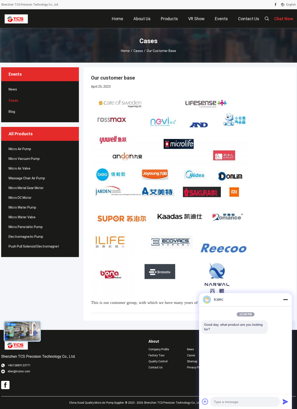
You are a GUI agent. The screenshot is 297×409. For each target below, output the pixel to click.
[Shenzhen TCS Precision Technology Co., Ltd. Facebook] (275, 4)
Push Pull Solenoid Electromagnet (34, 246)
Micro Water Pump (22, 207)
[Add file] (205, 401)
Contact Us (155, 367)
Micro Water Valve (22, 217)
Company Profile (158, 349)
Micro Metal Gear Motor (26, 188)
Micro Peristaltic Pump (26, 227)
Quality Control (158, 361)
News (13, 89)
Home (125, 51)
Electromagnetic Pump (26, 236)
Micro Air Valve (19, 168)
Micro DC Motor (20, 198)
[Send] (285, 401)
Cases (138, 51)
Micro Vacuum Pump (24, 159)
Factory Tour (156, 355)
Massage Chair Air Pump (27, 178)
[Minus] (285, 299)
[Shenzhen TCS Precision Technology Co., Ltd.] (16, 18)
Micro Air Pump (20, 149)
